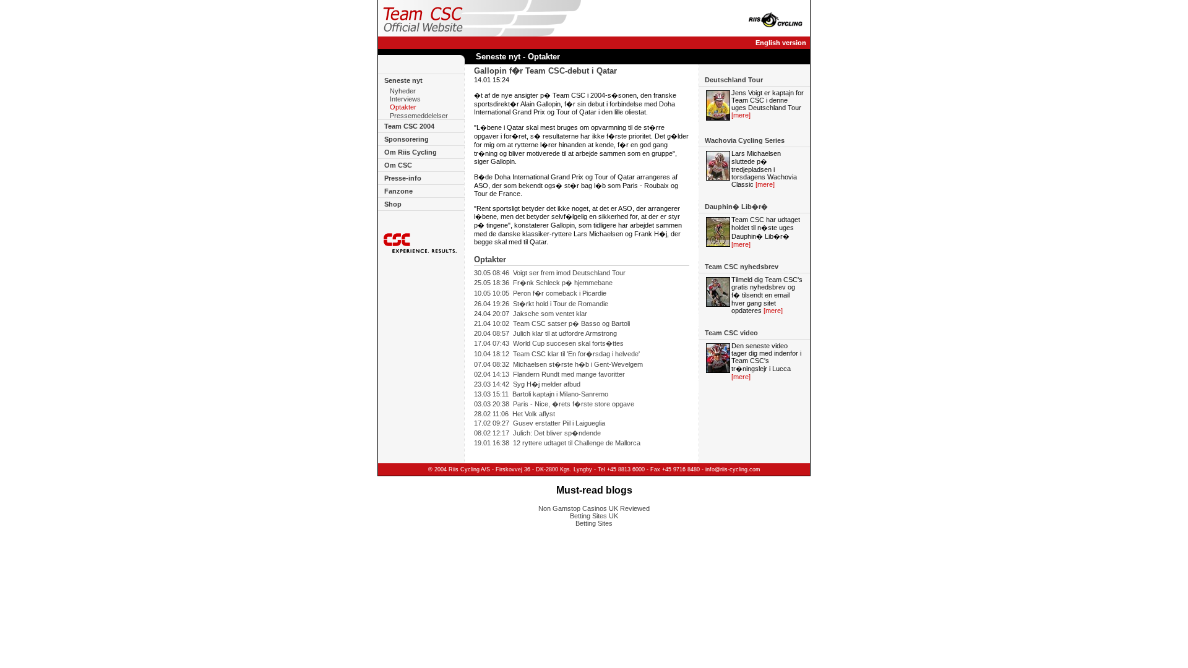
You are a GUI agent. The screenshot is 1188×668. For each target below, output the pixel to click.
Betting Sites (594, 523)
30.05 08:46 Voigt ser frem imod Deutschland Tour (550, 272)
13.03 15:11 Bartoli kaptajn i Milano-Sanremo (541, 394)
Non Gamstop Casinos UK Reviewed (594, 508)
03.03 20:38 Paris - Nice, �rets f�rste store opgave (554, 404)
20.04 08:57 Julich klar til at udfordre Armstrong (545, 333)
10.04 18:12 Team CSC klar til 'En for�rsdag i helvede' (557, 354)
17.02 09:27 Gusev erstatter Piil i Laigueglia (539, 423)
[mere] (741, 115)
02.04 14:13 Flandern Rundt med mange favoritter (549, 374)
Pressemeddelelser (419, 115)
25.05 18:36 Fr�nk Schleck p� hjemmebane (543, 282)
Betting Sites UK (594, 516)
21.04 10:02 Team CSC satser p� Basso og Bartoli (552, 323)
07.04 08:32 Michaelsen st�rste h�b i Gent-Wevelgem (558, 364)
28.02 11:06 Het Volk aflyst (514, 413)
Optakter (403, 107)
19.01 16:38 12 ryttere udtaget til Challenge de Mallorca (557, 443)
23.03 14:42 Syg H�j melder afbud (527, 384)
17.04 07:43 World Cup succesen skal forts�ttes (549, 343)
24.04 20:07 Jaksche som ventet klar (530, 313)
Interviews (405, 99)
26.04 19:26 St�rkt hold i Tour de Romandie (541, 303)
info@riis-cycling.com (732, 469)
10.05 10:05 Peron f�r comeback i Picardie (540, 293)
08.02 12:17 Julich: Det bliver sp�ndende (537, 433)
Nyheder (403, 91)
